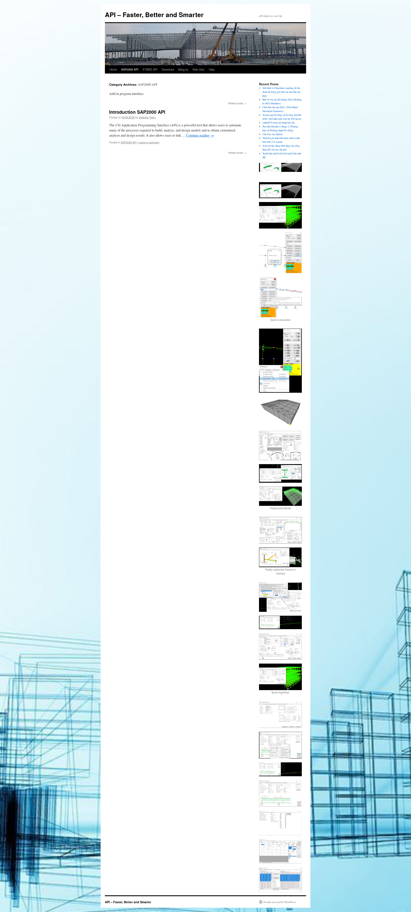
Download (168, 69)
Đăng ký (183, 69)
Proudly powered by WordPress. (279, 902)
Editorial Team (147, 117)
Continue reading (200, 135)
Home (113, 69)
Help (211, 69)
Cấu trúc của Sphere (272, 134)
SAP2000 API (129, 69)
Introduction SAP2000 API (137, 112)
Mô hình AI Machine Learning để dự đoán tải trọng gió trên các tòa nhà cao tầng (281, 91)
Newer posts (237, 103)
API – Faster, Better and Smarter (154, 14)
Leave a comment (148, 142)
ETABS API (150, 69)
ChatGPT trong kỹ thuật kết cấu (278, 122)
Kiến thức (199, 69)
